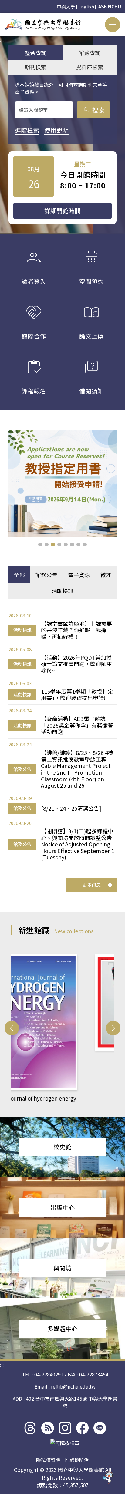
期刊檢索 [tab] (35, 67)
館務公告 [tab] (46, 575)
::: (2, 16)
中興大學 (66, 6)
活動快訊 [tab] (62, 591)
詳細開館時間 (62, 210)
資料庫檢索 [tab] (89, 67)
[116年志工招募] (62, 483)
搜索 (93, 109)
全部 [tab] (19, 575)
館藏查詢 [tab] (89, 53)
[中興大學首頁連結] (43, 24)
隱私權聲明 (48, 1459)
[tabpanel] (62, 736)
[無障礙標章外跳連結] (64, 1442)
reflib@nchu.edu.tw (73, 1386)
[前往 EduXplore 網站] (108, 1474)
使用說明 (56, 130)
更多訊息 (92, 884)
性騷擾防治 (77, 1459)
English (86, 6)
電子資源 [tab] (79, 575)
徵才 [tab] (105, 575)
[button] (40, 544)
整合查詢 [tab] (35, 53)
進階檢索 (27, 130)
